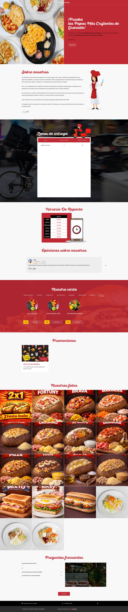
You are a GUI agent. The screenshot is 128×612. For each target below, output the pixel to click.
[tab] (28, 295)
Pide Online (72, 45)
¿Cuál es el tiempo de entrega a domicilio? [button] (32, 572)
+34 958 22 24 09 (68, 603)
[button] (105, 265)
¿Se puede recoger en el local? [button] (29, 563)
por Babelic (74, 609)
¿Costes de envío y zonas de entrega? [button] (31, 575)
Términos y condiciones (27, 609)
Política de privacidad (39, 609)
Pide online (64, 593)
